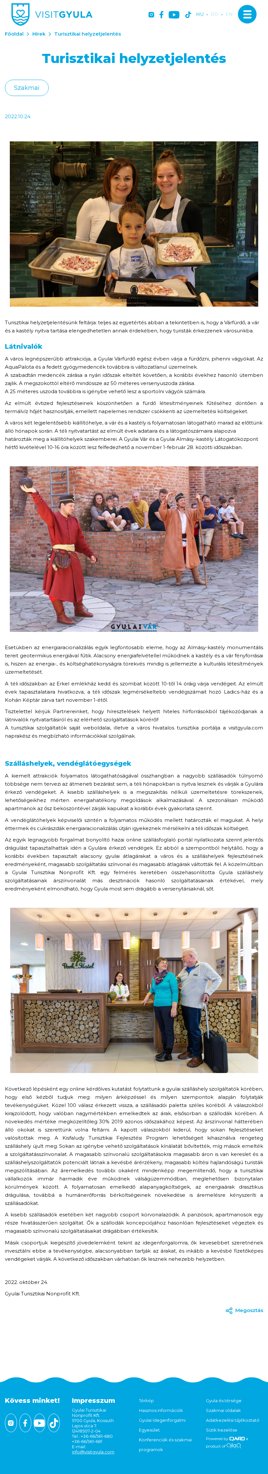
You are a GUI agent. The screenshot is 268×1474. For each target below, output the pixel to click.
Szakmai (27, 87)
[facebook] (161, 15)
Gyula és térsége (224, 1400)
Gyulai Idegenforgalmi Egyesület (162, 1425)
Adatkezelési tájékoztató (233, 1420)
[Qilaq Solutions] (233, 1446)
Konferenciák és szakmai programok (165, 1444)
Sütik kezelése (221, 1430)
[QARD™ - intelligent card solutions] (237, 1438)
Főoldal (14, 34)
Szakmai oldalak (223, 1410)
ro (214, 14)
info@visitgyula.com (93, 1451)
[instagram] (151, 15)
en (229, 14)
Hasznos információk (161, 1410)
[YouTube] (174, 15)
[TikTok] (188, 15)
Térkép (146, 1400)
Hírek (38, 34)
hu (200, 14)
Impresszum (93, 1400)
